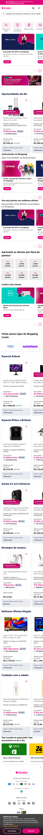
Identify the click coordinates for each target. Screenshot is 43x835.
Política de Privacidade (10, 826)
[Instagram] (9, 803)
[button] (33, 8)
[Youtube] (28, 803)
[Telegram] (24, 803)
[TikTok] (14, 803)
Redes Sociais (21, 798)
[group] (21, 2)
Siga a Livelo (21, 800)
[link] (6, 8)
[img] (23, 812)
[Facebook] (33, 803)
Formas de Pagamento (21, 778)
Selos (22, 809)
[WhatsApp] (19, 803)
